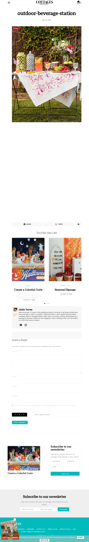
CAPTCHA (16, 410)
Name (14, 377)
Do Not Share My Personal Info (33, 532)
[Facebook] (21, 324)
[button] (44, 303)
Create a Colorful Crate (28, 289)
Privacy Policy (65, 529)
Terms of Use (52, 529)
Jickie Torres (25, 309)
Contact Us (40, 529)
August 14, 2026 (29, 300)
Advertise (20, 529)
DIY (69, 285)
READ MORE (44, 540)
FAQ (74, 529)
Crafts (28, 285)
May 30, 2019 (46, 20)
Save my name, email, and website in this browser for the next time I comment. (45, 405)
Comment (16, 351)
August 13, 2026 (66, 294)
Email (14, 386)
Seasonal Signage (65, 289)
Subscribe (65, 474)
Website (15, 396)
